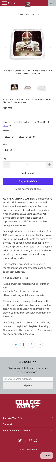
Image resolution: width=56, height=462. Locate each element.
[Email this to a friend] (39, 344)
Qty (4, 158)
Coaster (9, 137)
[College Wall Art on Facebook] (25, 440)
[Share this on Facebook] (23, 344)
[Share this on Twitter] (15, 344)
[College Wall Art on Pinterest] (30, 440)
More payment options (28, 188)
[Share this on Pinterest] (31, 344)
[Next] (50, 48)
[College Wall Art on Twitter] (20, 440)
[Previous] (6, 48)
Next (34, 14)
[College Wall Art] (28, 3)
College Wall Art (31, 449)
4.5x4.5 (8, 150)
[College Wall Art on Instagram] (35, 440)
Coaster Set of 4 (28, 137)
